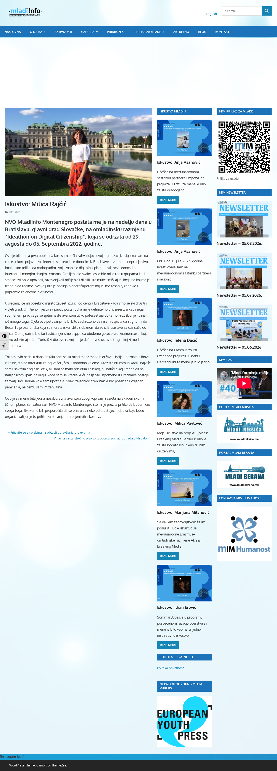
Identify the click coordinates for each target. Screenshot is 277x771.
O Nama (36, 32)
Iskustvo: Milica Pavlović (179, 423)
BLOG (202, 32)
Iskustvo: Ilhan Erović (176, 607)
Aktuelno (181, 32)
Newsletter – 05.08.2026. (239, 243)
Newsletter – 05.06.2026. (239, 347)
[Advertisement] (141, 75)
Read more (168, 200)
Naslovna (13, 32)
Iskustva (14, 212)
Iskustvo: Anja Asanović (178, 162)
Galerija (87, 32)
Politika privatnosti (171, 668)
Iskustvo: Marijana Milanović (183, 512)
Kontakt (222, 32)
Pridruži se (116, 32)
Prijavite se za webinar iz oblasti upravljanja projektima (50, 432)
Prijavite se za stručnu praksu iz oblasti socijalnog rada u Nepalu (100, 438)
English (211, 14)
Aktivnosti (63, 32)
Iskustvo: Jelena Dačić (177, 340)
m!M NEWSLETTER (232, 192)
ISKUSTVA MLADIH (172, 111)
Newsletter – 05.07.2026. (239, 295)
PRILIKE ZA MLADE (147, 32)
